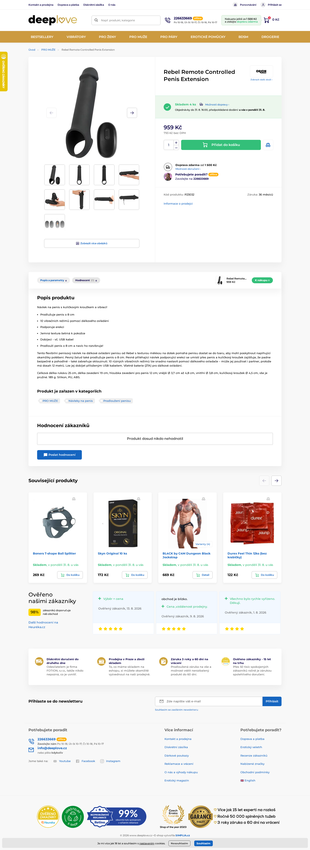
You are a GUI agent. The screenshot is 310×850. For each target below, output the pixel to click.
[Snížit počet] (176, 147)
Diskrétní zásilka (93, 4)
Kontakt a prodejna (40, 4)
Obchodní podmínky (255, 772)
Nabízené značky (252, 763)
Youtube (65, 761)
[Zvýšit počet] (176, 142)
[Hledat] (96, 20)
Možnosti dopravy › (217, 104)
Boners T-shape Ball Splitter (54, 553)
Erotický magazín (176, 780)
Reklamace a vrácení (178, 763)
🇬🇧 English (247, 780)
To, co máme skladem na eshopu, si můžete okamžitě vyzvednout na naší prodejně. (129, 670)
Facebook (88, 761)
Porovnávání (248, 4)
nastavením (146, 843)
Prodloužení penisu (117, 400)
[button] (132, 113)
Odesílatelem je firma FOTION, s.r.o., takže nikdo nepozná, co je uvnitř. (65, 670)
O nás (111, 4)
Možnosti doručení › (188, 168)
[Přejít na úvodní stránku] (52, 20)
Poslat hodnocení (61, 455)
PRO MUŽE (48, 49)
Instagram (113, 761)
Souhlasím (203, 843)
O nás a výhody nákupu (181, 772)
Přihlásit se (275, 4)
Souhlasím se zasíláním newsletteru (176, 709)
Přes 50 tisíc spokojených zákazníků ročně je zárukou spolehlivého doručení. (252, 670)
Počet (169, 145)
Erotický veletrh (251, 747)
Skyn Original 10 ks (112, 553)
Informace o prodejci (178, 203)
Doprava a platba (68, 4)
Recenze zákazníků (253, 755)
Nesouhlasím (179, 843)
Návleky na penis (81, 400)
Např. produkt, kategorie (118, 20)
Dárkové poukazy (176, 755)
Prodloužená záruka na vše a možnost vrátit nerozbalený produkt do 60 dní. (191, 670)
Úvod (31, 49)
